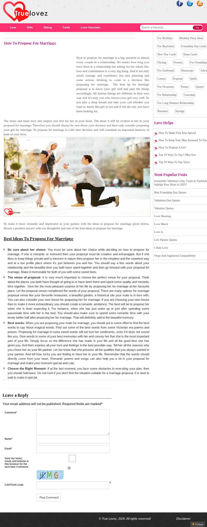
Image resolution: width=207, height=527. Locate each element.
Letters (161, 78)
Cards (66, 27)
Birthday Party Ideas (191, 38)
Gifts (30, 27)
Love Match (161, 224)
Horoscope (187, 70)
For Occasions (165, 86)
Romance (162, 111)
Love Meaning (162, 216)
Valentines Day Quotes (167, 200)
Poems (184, 86)
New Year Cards (166, 54)
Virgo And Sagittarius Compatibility (175, 255)
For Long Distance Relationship (175, 103)
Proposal (178, 78)
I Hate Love (161, 247)
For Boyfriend (165, 46)
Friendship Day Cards (193, 46)
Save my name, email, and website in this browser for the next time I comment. (17, 462)
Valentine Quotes (163, 208)
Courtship (189, 94)
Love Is (158, 232)
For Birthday (164, 38)
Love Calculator (90, 27)
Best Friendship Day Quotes (170, 192)
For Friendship (198, 62)
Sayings (179, 111)
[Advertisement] (38, 83)
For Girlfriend (165, 70)
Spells (193, 78)
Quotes (200, 86)
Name (9, 438)
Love (13, 27)
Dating (48, 27)
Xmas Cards (190, 54)
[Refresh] (35, 468)
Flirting (161, 62)
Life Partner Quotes (165, 239)
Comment (11, 412)
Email (8, 448)
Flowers (178, 62)
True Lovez (109, 518)
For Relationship (166, 94)
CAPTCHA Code (14, 484)
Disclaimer (183, 518)
